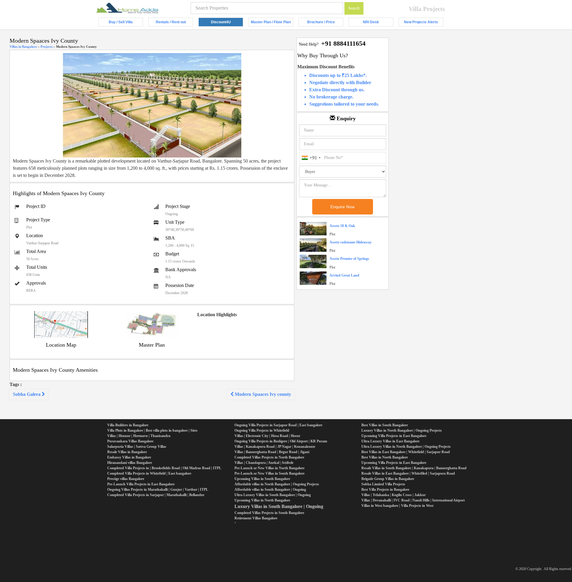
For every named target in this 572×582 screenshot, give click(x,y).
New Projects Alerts (423, 23)
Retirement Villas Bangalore (255, 518)
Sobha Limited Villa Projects (383, 484)
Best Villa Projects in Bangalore (385, 489)
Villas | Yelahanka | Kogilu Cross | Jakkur (393, 495)
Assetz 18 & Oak (342, 226)
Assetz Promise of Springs (349, 259)
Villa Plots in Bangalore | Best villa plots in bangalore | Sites (152, 430)
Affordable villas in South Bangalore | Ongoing (270, 489)
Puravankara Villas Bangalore (130, 441)
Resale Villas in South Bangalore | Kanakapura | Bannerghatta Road (414, 468)
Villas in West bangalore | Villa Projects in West (397, 506)
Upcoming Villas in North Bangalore (262, 500)
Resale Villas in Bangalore (127, 452)
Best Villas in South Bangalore (384, 425)
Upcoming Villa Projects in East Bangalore (393, 436)
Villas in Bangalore (23, 46)
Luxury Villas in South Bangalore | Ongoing (278, 506)
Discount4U (227, 23)
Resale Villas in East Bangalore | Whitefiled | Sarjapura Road (408, 473)
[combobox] (310, 157)
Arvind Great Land (344, 275)
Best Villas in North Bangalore (384, 457)
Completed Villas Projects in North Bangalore (269, 457)
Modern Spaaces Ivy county (262, 394)
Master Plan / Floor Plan (272, 23)
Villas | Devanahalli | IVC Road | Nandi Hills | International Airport (413, 500)
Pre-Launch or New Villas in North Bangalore (269, 468)
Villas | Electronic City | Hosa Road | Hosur (267, 436)
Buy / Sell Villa (126, 23)
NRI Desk (378, 23)
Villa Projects (427, 9)
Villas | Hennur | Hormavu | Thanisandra (138, 436)
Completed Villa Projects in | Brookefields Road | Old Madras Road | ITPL (164, 468)
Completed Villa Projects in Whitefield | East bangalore (149, 473)
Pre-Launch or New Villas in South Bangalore (269, 473)
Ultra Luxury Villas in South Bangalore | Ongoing (272, 495)
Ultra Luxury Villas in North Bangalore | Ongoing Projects (406, 446)
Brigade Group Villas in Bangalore (387, 479)
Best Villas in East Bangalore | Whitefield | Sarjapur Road (405, 452)
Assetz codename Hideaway (350, 242)
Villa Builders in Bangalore (127, 425)
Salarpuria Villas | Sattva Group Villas (136, 446)
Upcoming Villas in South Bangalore (262, 479)
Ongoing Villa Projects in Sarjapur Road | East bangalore (278, 425)
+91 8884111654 (343, 43)
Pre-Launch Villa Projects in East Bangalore (141, 484)
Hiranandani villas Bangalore (129, 463)
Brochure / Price (325, 23)
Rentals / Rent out (174, 23)
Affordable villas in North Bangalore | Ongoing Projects (276, 484)
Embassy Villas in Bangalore (129, 457)
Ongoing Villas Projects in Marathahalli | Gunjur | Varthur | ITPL (157, 489)
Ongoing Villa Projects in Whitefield (261, 430)
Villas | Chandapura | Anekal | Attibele (263, 463)
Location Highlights (217, 314)
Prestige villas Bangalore (125, 479)
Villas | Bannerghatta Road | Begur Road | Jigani (271, 452)
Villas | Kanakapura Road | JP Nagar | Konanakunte (274, 446)
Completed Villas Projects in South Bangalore (269, 513)
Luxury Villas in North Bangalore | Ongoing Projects (401, 430)
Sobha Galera (27, 394)
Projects (46, 46)
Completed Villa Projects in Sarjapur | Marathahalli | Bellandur (155, 495)
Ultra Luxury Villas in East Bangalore (390, 441)
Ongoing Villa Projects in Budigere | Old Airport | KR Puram (280, 441)
